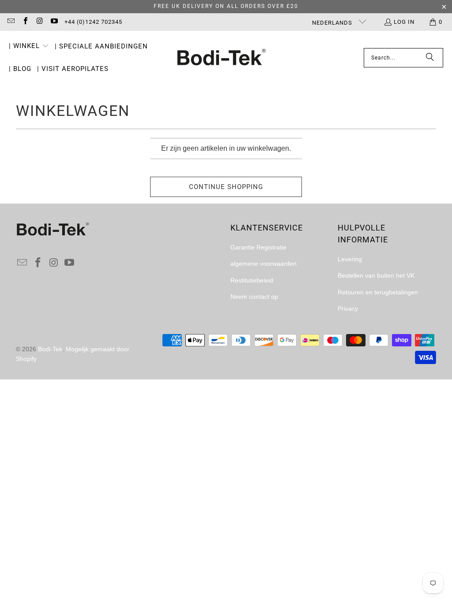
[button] (29, 46)
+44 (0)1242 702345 (93, 22)
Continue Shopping (226, 187)
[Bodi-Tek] (221, 57)
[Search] (430, 57)
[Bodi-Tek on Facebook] (25, 22)
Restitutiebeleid (251, 280)
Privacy (348, 308)
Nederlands (333, 22)
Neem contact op (254, 296)
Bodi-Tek (50, 349)
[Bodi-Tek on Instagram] (39, 22)
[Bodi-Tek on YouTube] (53, 22)
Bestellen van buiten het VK (376, 275)
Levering (350, 259)
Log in (404, 22)
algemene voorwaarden (263, 263)
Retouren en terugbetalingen (378, 292)
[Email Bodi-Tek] (11, 22)
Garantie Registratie (258, 247)
